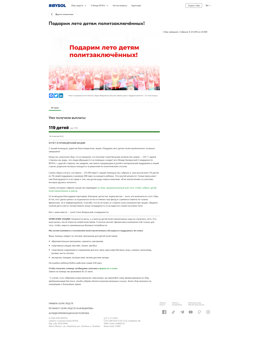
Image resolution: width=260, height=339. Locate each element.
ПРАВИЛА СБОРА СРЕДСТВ (61, 303)
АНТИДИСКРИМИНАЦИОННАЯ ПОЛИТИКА (69, 313)
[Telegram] (182, 312)
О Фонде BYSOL (98, 5)
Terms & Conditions (177, 304)
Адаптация (136, 5)
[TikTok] (173, 312)
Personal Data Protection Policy (196, 304)
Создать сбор (194, 5)
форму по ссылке (108, 268)
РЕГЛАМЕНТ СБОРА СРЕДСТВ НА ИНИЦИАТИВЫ (71, 308)
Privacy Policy (163, 304)
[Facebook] (164, 312)
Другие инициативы (65, 14)
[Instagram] (208, 312)
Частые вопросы (120, 5)
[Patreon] (199, 312)
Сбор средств (77, 5)
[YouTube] (190, 312)
